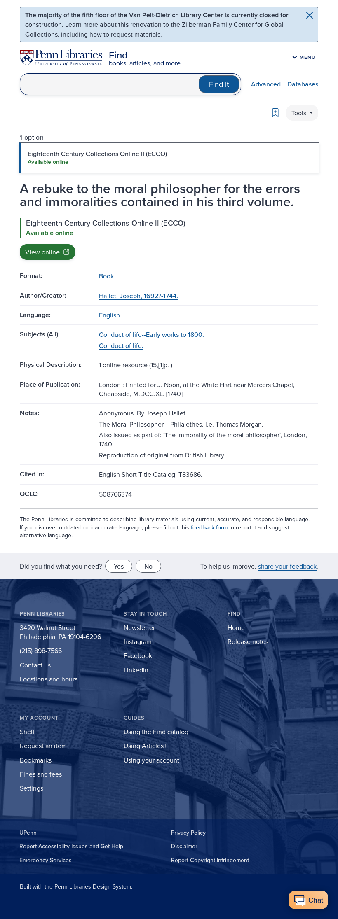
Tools (299, 112)
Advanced (266, 84)
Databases (302, 84)
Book (106, 275)
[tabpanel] (169, 239)
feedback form (209, 527)
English (109, 315)
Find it (219, 84)
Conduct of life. (121, 345)
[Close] (309, 15)
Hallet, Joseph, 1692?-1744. (138, 295)
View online (42, 252)
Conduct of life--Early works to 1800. (151, 334)
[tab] (169, 157)
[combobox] (109, 84)
